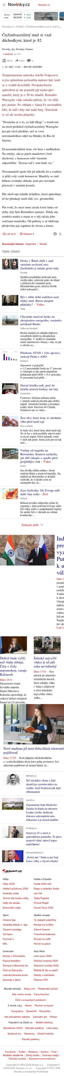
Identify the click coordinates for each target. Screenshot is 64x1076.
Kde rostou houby (21, 994)
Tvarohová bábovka (44, 934)
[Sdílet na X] (60, 234)
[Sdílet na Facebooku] (55, 234)
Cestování (25, 393)
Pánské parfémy (30, 1039)
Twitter (22, 1051)
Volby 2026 (9, 883)
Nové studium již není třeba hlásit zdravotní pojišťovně (33, 750)
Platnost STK (41, 979)
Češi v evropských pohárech (30, 1000)
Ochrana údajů (50, 1055)
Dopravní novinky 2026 (46, 965)
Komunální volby (12, 907)
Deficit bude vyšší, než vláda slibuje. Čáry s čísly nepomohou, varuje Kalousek (13, 666)
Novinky (6, 49)
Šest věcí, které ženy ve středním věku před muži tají (40, 420)
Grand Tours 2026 (43, 907)
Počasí (23, 498)
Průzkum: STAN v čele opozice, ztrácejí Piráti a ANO (40, 354)
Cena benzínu (41, 994)
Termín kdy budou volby (16, 898)
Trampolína (17, 1011)
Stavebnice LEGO (13, 1028)
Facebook (10, 1051)
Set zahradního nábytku (17, 1016)
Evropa (23, 273)
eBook (9, 60)
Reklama (33, 1051)
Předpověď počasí (48, 988)
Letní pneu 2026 (43, 956)
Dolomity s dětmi (12, 979)
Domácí (24, 361)
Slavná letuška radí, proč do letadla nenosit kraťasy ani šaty (39, 387)
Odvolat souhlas (17, 1058)
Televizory (29, 1033)
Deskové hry (14, 1033)
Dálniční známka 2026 (46, 960)
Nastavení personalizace (42, 1058)
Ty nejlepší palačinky (45, 920)
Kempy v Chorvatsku (14, 956)
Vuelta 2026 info (42, 883)
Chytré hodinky (45, 1033)
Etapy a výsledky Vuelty (46, 888)
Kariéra (44, 1051)
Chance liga (9, 920)
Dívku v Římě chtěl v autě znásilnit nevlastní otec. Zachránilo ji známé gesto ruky (39, 264)
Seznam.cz (44, 4)
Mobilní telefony (44, 1022)
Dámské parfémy (34, 1028)
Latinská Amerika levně (15, 975)
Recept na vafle (42, 939)
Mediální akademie (13, 1055)
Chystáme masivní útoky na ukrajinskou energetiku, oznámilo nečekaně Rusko (41, 320)
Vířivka (53, 1016)
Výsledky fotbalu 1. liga (15, 924)
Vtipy (22, 309)
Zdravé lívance (42, 929)
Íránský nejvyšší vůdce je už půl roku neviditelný (45, 662)
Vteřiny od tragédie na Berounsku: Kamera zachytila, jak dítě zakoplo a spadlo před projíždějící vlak (39, 456)
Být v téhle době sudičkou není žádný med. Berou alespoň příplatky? (39, 300)
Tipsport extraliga (12, 929)
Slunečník (31, 1011)
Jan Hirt (38, 893)
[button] (10, 264)
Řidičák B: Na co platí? (46, 970)
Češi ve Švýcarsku (13, 970)
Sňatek (43, 244)
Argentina (31, 244)
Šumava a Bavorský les (15, 965)
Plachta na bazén (44, 1005)
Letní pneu (52, 1028)
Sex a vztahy (26, 426)
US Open (8, 934)
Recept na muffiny (43, 924)
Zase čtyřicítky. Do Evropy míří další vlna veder (40, 492)
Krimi (23, 466)
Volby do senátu (11, 903)
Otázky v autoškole (44, 975)
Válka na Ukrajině (28, 328)
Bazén (28, 1005)
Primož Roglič (41, 903)
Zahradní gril (40, 1016)
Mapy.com (29, 988)
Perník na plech (42, 943)
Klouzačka (44, 1011)
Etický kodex (33, 1055)
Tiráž (53, 1051)
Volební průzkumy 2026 (15, 888)
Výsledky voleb (11, 893)
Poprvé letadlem (11, 960)
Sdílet (22, 60)
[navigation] (4, 4)
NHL (5, 943)
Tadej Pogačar (41, 898)
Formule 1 (8, 939)
